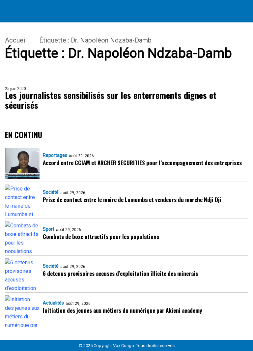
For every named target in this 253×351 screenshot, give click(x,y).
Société (51, 192)
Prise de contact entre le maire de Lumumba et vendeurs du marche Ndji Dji (132, 199)
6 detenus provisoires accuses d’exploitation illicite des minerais (120, 273)
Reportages (55, 155)
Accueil (16, 40)
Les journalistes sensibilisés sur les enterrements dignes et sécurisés (110, 100)
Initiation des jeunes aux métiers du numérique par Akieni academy (122, 310)
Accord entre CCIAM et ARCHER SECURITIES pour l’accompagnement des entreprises (142, 163)
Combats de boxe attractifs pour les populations (101, 236)
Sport (48, 229)
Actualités (53, 303)
